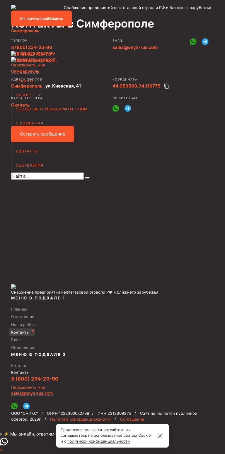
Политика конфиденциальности (81, 419)
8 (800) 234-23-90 (36, 53)
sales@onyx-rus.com (37, 59)
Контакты (27, 151)
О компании (29, 123)
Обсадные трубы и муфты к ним (52, 109)
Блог (15, 339)
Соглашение (132, 419)
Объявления (29, 165)
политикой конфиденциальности (98, 441)
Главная (25, 81)
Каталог (25, 95)
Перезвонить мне (28, 65)
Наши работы (30, 137)
